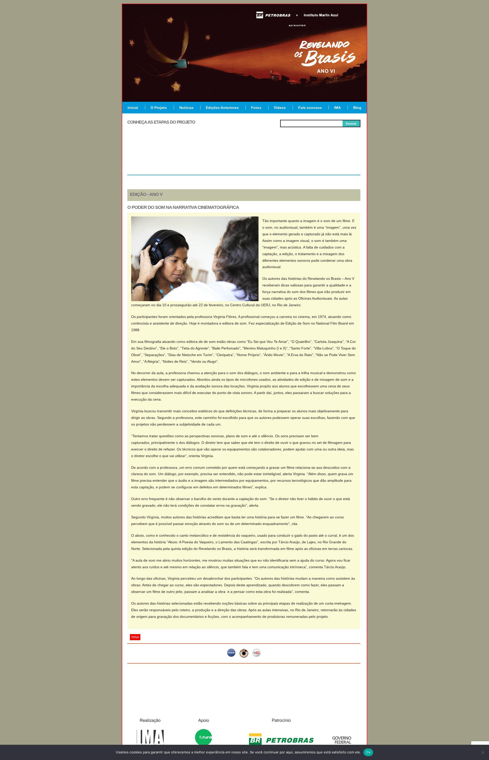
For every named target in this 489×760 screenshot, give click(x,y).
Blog (357, 108)
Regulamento (150, 156)
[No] (482, 752)
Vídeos (280, 108)
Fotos (256, 108)
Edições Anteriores (222, 108)
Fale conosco (310, 108)
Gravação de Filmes (291, 158)
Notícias (186, 108)
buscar (351, 123)
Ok (368, 752)
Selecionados (197, 156)
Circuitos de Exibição (337, 158)
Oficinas (244, 156)
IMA (337, 108)
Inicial (133, 108)
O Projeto (159, 108)
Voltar (135, 637)
